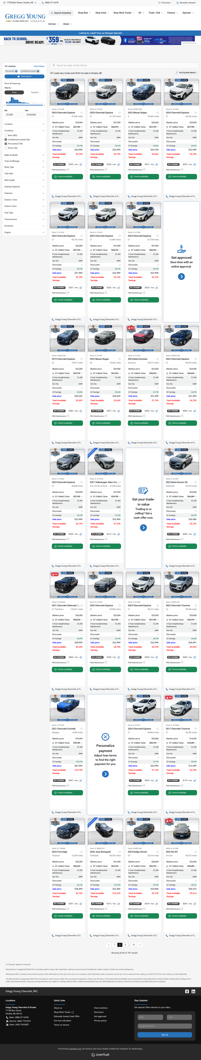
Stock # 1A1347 (134, 725)
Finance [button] (171, 12)
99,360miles (191, 609)
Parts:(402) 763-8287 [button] (19, 1024)
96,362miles (191, 732)
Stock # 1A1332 (58, 479)
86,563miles (191, 363)
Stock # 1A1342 (96, 356)
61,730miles (115, 116)
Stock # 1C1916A (96, 479)
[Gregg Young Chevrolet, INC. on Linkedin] (192, 991)
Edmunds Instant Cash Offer (66, 1016)
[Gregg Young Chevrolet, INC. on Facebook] (186, 991)
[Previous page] (109, 945)
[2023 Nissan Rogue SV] (105, 338)
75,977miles (77, 363)
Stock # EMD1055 (135, 109)
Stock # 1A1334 (172, 109)
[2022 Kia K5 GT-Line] (181, 831)
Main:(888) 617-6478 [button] (18, 1017)
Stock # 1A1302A (172, 725)
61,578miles (153, 239)
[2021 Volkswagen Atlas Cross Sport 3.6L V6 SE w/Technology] (105, 461)
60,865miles (153, 732)
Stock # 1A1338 (96, 602)
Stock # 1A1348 (134, 232)
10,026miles (115, 363)
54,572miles (153, 363)
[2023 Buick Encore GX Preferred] (181, 461)
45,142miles (77, 239)
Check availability (65, 176)
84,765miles (115, 855)
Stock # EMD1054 (173, 356)
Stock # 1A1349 (96, 232)
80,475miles (191, 855)
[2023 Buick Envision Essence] (143, 338)
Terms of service (61, 1025)
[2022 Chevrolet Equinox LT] (181, 338)
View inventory (100, 1008)
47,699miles (77, 116)
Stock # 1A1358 (172, 848)
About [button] (66, 24)
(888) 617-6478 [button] (51, 2)
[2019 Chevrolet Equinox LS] (67, 338)
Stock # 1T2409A (58, 848)
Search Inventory (62, 13)
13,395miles (77, 855)
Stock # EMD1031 (173, 602)
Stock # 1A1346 (96, 109)
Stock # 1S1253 (134, 356)
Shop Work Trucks (62, 1012)
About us (58, 1008)
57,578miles (115, 486)
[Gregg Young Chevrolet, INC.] (25, 18)
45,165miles (191, 486)
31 (134, 944)
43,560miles (115, 609)
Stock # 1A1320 (58, 232)
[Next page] (140, 945)
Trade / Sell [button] (154, 12)
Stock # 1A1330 (134, 602)
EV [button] (140, 12)
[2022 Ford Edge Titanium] (67, 831)
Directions (99, 1012)
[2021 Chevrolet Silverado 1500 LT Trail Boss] (67, 584)
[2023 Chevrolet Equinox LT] (67, 215)
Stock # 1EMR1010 (97, 848)
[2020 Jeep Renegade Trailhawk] (105, 831)
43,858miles (77, 486)
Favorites (166, 3)
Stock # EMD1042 (135, 848)
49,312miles (153, 609)
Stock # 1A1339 (172, 479)
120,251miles (76, 609)
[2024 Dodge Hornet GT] (143, 831)
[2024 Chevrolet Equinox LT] (67, 92)
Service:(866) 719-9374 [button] (20, 1021)
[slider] (4, 105)
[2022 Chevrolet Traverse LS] (181, 584)
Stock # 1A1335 (58, 109)
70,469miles (153, 116)
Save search (26, 76)
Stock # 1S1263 (58, 725)
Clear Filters (39, 66)
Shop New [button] (83, 12)
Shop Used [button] (100, 12)
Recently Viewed (187, 3)
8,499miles (78, 732)
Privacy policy (100, 1020)
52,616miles (153, 855)
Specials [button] (187, 12)
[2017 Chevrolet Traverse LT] (181, 708)
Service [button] (52, 24)
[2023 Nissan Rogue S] (143, 92)
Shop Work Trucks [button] (122, 12)
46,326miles (191, 116)
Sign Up (165, 1035)
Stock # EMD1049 (59, 356)
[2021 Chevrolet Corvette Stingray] (67, 708)
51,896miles (115, 239)
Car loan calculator (62, 1020)
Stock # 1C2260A (58, 602)
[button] (21, 2)
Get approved (100, 1016)
